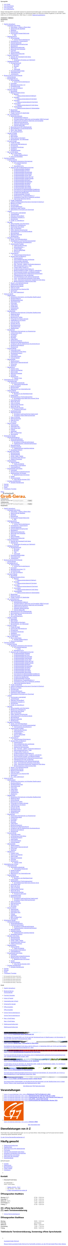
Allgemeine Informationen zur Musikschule (23, 331)
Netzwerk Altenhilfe (16, 234)
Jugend (9, 211)
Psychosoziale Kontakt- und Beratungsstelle (27, 272)
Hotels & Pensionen (16, 459)
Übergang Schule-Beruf (17, 216)
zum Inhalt (7, 4)
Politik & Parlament (12, 55)
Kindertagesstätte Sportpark (22, 184)
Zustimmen (4, 18)
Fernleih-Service (15, 323)
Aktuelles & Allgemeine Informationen (21, 161)
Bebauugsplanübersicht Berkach (26, 96)
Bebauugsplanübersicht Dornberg (27, 99)
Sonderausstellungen (17, 300)
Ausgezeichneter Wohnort (18, 457)
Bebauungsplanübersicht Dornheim (27, 102)
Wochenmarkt (15, 392)
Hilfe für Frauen (15, 287)
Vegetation (14, 149)
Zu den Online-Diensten (7, 1137)
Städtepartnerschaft (13, 61)
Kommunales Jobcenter (21, 261)
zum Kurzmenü (8, 7)
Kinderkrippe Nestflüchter (21, 192)
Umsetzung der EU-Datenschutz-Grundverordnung (25, 344)
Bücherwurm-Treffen (16, 317)
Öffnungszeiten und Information (20, 223)
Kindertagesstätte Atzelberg (22, 169)
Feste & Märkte (11, 390)
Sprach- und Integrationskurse (19, 283)
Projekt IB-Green (15, 142)
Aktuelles (13, 337)
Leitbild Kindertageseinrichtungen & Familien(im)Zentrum (27, 202)
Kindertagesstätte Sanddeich (22, 183)
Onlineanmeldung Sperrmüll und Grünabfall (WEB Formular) (31, 119)
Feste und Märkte (19, 464)
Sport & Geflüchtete (19, 250)
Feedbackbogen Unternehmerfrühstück (25, 443)
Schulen (6, 485)
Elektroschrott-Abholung (21, 122)
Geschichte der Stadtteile (18, 28)
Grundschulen (15, 205)
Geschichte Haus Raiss (17, 227)
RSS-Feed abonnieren (39, 1086)
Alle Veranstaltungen (34, 1124)
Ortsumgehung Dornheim (18, 138)
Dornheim (17, 100)
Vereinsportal (14, 425)
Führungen (14, 303)
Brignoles (16, 64)
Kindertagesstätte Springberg (22, 186)
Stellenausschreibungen (18, 47)
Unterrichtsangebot (16, 333)
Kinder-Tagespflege (16, 200)
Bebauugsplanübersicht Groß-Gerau (27, 105)
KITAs (19, 164)
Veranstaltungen (15, 72)
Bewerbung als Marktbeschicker (23, 393)
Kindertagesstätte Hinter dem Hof (23, 177)
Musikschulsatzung (16, 340)
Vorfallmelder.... (18, 248)
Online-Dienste (11, 77)
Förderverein (14, 306)
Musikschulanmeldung (17, 345)
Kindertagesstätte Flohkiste (22, 194)
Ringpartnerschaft (16, 63)
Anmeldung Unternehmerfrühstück (24, 442)
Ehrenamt (17, 252)
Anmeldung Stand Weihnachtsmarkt (24, 415)
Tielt (15, 67)
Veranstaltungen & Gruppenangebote (21, 231)
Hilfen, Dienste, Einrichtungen (19, 230)
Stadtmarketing (11, 461)
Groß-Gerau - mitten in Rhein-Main (21, 27)
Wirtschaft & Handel (10, 436)
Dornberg (16, 97)
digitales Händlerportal (17, 482)
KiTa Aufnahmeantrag (20, 163)
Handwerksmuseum (16, 353)
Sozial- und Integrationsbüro (19, 239)
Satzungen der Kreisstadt (18, 49)
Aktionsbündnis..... (19, 247)
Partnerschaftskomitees (17, 71)
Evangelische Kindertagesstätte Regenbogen (27, 191)
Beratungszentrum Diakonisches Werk (25, 281)
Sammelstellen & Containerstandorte (21, 128)
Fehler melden (8, 1168)
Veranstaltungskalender (17, 383)
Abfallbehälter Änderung (21, 117)
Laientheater (14, 354)
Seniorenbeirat (15, 233)
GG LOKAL (14, 422)
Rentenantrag (14, 236)
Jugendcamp (14, 74)
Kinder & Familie (12, 159)
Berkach (16, 94)
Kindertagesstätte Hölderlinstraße (23, 178)
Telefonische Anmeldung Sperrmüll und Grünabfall (28, 120)
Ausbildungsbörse (16, 446)
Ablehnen (10, 18)
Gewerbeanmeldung (16, 450)
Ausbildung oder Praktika (18, 208)
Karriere (6, 484)
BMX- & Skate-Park (16, 432)
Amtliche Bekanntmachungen (19, 44)
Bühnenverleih (15, 387)
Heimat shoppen (15, 478)
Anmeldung (14, 334)
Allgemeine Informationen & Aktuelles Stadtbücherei (26, 312)
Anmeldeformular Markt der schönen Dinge (26, 398)
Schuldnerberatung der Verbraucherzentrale (26, 276)
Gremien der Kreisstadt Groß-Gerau (21, 57)
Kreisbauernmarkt (16, 411)
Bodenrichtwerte (15, 111)
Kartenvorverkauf (16, 386)
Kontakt (6, 1163)
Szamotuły (17, 69)
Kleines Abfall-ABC (19, 125)
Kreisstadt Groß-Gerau (13, 25)
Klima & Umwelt (12, 141)
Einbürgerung (14, 253)
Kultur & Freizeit (8, 294)
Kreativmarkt (14, 395)
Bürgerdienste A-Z (12, 78)
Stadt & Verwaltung (9, 24)
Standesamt (14, 46)
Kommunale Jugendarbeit (18, 213)
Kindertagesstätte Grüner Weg (22, 175)
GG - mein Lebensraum (17, 292)
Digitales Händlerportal (14, 481)
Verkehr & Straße (12, 133)
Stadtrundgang (15, 361)
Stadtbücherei (11, 311)
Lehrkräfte (13, 336)
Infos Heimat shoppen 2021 (22, 479)
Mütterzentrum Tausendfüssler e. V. (24, 195)
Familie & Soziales (9, 158)
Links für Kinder (15, 322)
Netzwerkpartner (15, 445)
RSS (15, 35)
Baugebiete (14, 91)
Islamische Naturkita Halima (22, 198)
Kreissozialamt (18, 258)
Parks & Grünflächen (17, 370)
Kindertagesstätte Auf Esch (22, 170)
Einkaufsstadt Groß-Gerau (14, 468)
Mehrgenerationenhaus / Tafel (23, 266)
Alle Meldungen (27, 1086)
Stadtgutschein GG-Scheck (18, 473)
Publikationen (15, 308)
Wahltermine (14, 58)
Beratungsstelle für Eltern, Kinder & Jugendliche (27, 270)
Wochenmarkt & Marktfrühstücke (20, 471)
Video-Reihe (14, 305)
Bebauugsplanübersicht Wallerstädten (28, 108)
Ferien (6, 487)
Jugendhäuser (15, 214)
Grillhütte (13, 375)
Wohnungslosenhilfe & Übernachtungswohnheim (28, 273)
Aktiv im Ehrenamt (16, 228)
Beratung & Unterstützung (18, 225)
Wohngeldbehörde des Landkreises (24, 259)
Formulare (14, 83)
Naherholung (11, 367)
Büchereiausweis (15, 325)
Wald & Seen (14, 372)
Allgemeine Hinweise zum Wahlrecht (24, 60)
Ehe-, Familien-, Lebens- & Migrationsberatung (27, 264)
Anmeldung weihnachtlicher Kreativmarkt (26, 414)
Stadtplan (13, 30)
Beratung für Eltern (16, 203)
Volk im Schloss (15, 403)
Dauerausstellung (16, 298)
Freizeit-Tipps (15, 368)
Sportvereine (14, 434)
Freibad (13, 429)
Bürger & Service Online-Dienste (13, 75)
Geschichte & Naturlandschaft (19, 362)
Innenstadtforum (15, 467)
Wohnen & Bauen (12, 89)
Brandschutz (14, 32)
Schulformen (14, 219)
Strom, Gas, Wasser (16, 130)
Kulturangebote (11, 348)
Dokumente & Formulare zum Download (22, 209)
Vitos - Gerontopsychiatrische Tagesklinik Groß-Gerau (29, 280)
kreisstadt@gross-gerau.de (17, 1190)
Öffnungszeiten (15, 38)
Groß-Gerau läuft (15, 400)
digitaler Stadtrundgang (21, 155)
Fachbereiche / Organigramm (19, 41)
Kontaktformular (15, 86)
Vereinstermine (15, 426)
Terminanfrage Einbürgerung (22, 255)
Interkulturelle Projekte (17, 244)
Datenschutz (7, 1165)
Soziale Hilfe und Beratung (18, 256)
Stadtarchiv (14, 309)
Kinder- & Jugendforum (17, 220)
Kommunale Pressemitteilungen (20, 33)
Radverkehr (14, 135)
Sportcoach (14, 291)
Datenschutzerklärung (38, 15)
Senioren (9, 222)
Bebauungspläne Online (18, 92)
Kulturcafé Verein (16, 350)
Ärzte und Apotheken (17, 156)
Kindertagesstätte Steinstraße (22, 188)
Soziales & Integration (13, 237)
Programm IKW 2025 (20, 409)
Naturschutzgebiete (16, 373)
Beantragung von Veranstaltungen (21, 389)
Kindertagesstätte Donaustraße (23, 172)
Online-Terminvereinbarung (22, 39)
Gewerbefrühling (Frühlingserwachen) (21, 397)
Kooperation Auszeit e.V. (18, 217)
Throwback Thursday (10, 489)
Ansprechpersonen (16, 43)
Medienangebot (15, 314)
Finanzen (13, 50)
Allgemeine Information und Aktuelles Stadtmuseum (26, 297)
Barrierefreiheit (8, 1167)
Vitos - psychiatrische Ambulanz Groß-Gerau (27, 278)
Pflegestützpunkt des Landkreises (24, 275)
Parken (13, 476)
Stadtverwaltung (12, 36)
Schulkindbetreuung (16, 206)
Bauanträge (14, 110)
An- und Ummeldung (17, 88)
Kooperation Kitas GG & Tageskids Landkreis (27, 197)
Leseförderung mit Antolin (18, 320)
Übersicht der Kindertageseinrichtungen (22, 167)
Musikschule (11, 330)
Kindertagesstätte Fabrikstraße (23, 174)
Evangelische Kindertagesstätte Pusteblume (27, 189)
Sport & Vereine (11, 423)
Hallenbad (14, 431)
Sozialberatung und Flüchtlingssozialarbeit (23, 241)
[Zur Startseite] (13, 497)
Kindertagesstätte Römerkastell (23, 181)
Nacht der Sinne (15, 401)
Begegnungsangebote (17, 286)
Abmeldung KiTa (19, 166)
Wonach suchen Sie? (7, 500)
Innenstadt (14, 470)
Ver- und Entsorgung (13, 114)
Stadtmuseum (11, 295)
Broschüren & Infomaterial (18, 465)
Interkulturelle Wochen (20, 245)
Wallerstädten (18, 106)
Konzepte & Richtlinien (17, 147)
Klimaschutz (14, 145)
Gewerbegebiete (15, 454)
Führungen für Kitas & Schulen (19, 319)
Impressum (7, 1170)
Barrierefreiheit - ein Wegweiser (20, 139)
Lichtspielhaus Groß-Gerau (18, 351)
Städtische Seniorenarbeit (21, 262)
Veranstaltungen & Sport (11, 379)
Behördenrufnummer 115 (18, 85)
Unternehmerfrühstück (17, 440)
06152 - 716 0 (13, 1187)
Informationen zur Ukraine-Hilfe (20, 289)
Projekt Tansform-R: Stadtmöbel (20, 113)
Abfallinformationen (16, 116)
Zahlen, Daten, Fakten (17, 456)
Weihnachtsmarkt (16, 412)
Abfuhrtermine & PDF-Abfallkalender (21, 127)
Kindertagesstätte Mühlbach (22, 180)
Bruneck (16, 66)
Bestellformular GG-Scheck (22, 475)
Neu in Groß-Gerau (12, 152)
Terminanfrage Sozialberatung (23, 242)
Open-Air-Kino (15, 420)
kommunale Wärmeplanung (19, 144)
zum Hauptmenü (9, 6)
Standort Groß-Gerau (13, 451)
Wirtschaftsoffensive (17, 439)
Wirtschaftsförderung (13, 437)
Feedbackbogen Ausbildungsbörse (24, 448)
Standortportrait (15, 453)
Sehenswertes (11, 359)
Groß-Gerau (17, 103)
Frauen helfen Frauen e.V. (21, 267)
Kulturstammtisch (16, 356)
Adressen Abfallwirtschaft (21, 124)
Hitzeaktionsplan (15, 150)
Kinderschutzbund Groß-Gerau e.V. (24, 269)
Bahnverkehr (14, 136)
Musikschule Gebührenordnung (20, 342)
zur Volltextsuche (9, 9)
